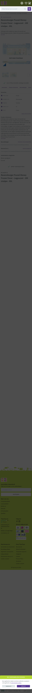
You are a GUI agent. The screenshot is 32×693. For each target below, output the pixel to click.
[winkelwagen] (29, 3)
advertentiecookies (16, 683)
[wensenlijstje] (26, 3)
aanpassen (8, 686)
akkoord (23, 686)
